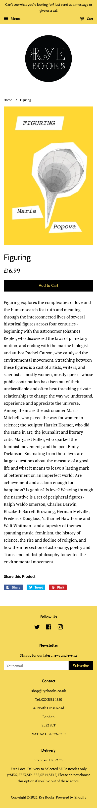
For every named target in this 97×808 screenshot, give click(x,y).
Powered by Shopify (71, 797)
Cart (89, 18)
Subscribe (81, 665)
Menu (15, 18)
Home (8, 100)
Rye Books (46, 797)
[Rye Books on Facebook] (48, 627)
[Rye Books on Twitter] (37, 627)
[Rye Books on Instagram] (60, 627)
